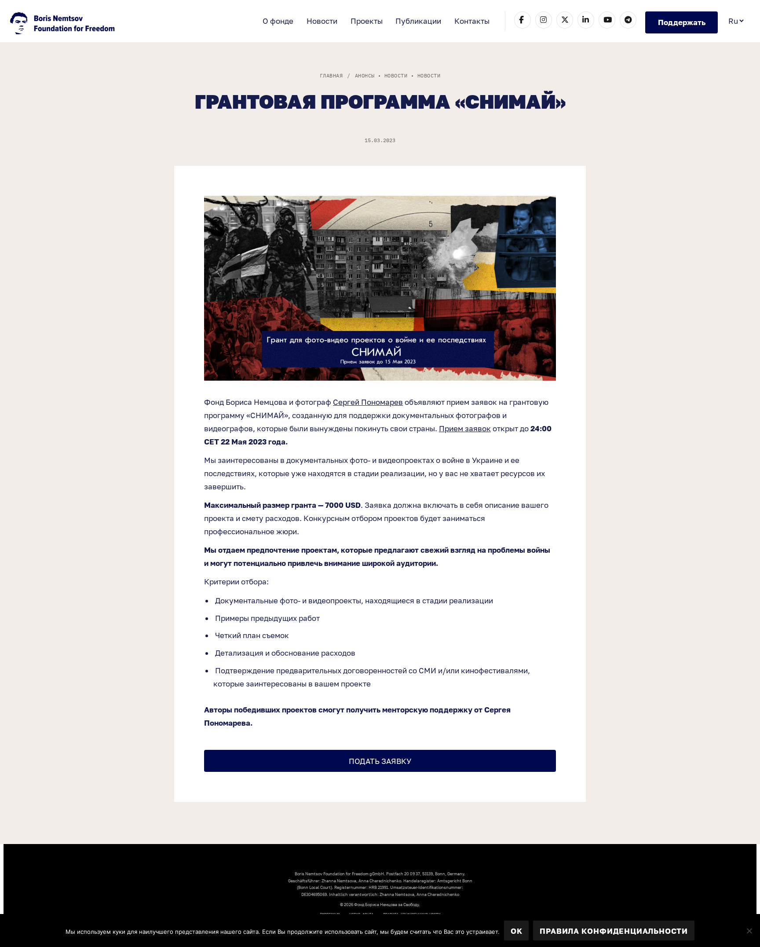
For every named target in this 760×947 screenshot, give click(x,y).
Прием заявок (465, 428)
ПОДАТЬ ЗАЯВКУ (380, 761)
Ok (516, 931)
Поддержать (681, 22)
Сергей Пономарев (368, 402)
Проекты (367, 21)
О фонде (278, 21)
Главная (331, 75)
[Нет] (749, 930)
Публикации (418, 21)
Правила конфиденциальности (614, 931)
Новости (322, 21)
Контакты (472, 21)
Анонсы (365, 75)
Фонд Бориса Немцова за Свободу (63, 24)
